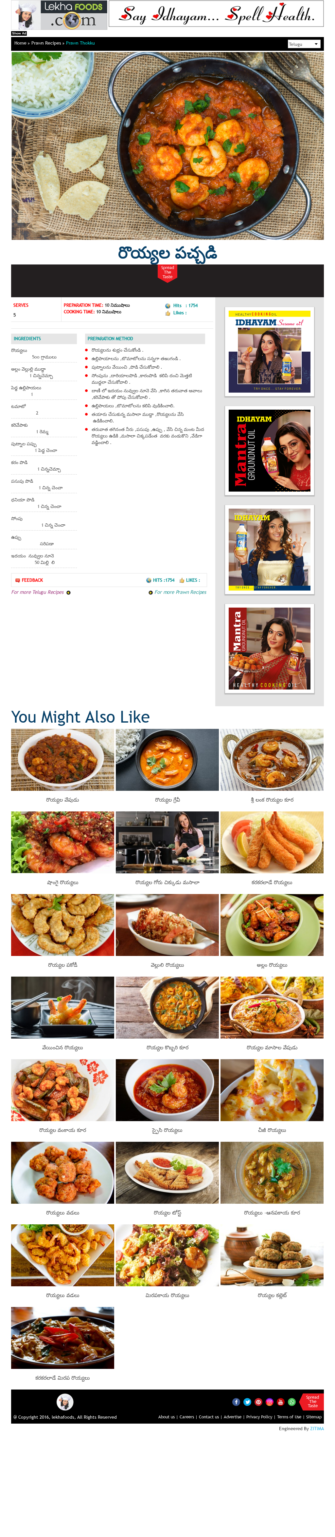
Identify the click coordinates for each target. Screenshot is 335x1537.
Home (21, 43)
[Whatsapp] (292, 1402)
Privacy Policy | (261, 1417)
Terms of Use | (291, 1417)
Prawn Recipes (46, 43)
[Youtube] (281, 1402)
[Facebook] (236, 1402)
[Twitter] (247, 1402)
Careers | (189, 1417)
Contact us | (210, 1417)
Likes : (193, 580)
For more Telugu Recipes (38, 592)
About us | (168, 1417)
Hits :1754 (164, 580)
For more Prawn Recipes (179, 592)
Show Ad (19, 33)
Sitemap (314, 1417)
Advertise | (234, 1417)
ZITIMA (317, 1428)
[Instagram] (269, 1402)
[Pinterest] (258, 1402)
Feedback (32, 580)
